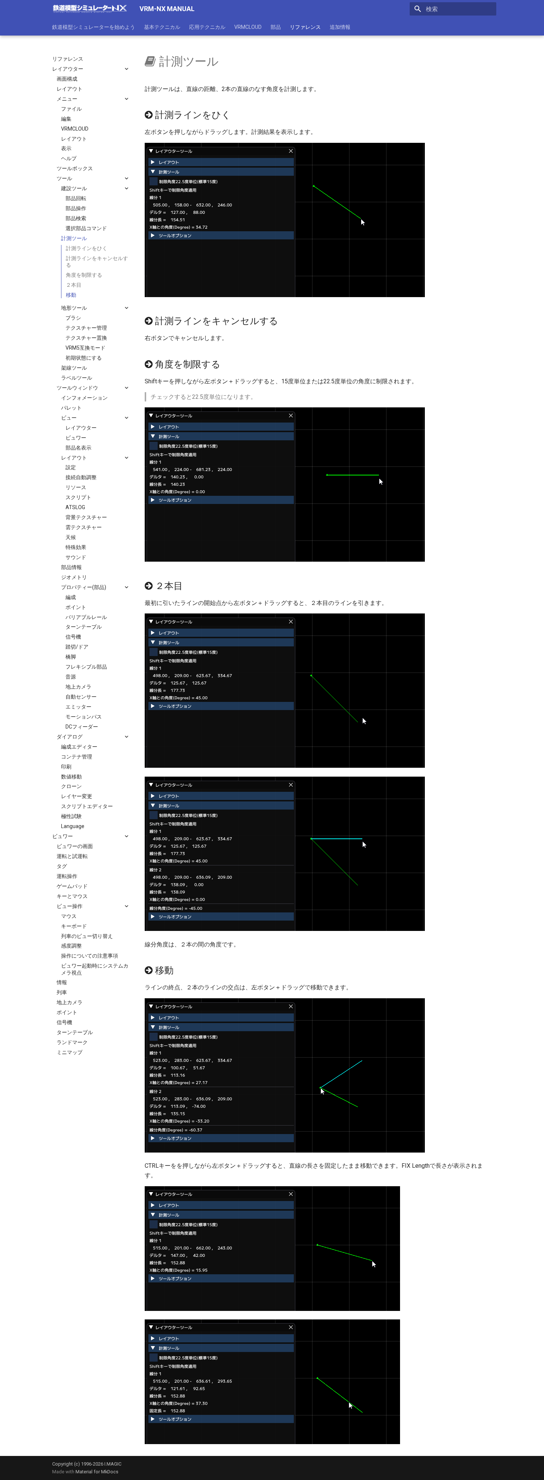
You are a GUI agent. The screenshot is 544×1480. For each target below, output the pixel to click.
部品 (276, 27)
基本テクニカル (162, 27)
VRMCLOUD (248, 27)
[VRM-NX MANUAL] (90, 8)
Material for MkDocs (96, 1471)
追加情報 (340, 27)
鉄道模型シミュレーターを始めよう (93, 27)
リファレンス (305, 27)
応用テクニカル (207, 27)
